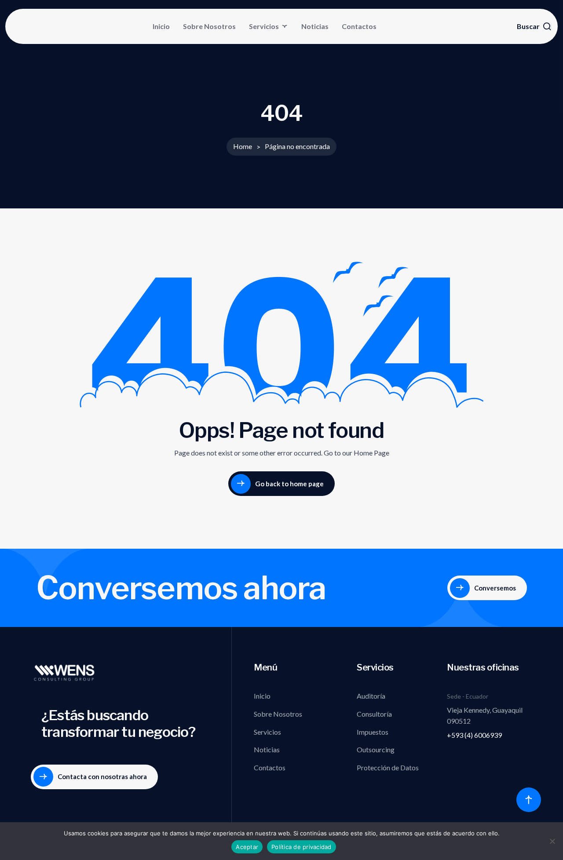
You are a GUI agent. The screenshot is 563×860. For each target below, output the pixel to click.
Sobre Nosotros (209, 26)
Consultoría (374, 714)
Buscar (528, 26)
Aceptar (247, 846)
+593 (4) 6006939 (474, 735)
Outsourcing (376, 749)
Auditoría (371, 696)
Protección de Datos (388, 767)
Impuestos (372, 732)
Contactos (359, 26)
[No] (552, 841)
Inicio (161, 26)
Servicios (264, 26)
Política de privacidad (301, 846)
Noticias (315, 26)
